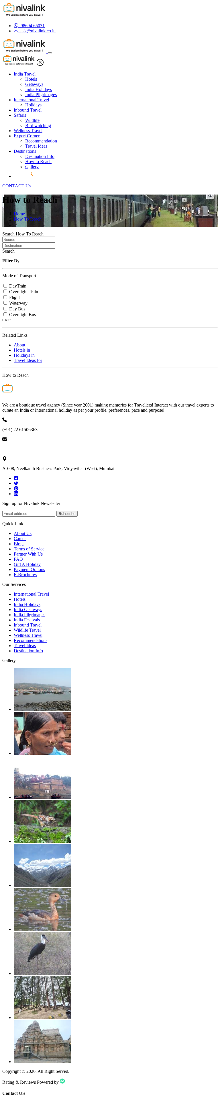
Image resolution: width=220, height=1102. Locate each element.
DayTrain (17, 286)
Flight (14, 297)
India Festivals (27, 619)
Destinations (25, 151)
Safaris (20, 115)
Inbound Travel (28, 110)
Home (19, 213)
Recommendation (41, 140)
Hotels (31, 79)
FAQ (18, 559)
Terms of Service (29, 548)
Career (20, 538)
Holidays (33, 104)
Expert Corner (27, 135)
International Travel (31, 99)
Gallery (32, 166)
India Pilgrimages (41, 94)
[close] (40, 64)
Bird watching (38, 125)
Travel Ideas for (28, 360)
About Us (23, 533)
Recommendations (30, 640)
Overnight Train (23, 291)
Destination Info (39, 156)
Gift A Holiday (27, 564)
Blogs (19, 543)
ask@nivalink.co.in (19, 449)
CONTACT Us (16, 185)
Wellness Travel (28, 130)
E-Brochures (25, 574)
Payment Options (29, 569)
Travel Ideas (36, 146)
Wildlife (32, 120)
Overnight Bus (22, 314)
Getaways (34, 84)
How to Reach (38, 161)
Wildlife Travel (27, 630)
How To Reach (28, 219)
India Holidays (38, 89)
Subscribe (67, 514)
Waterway (18, 303)
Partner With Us (28, 554)
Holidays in (24, 355)
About (19, 344)
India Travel (25, 74)
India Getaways (28, 609)
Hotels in (22, 350)
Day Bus (17, 308)
